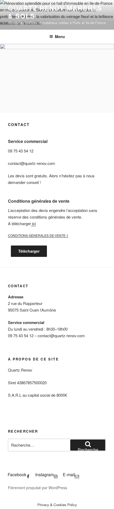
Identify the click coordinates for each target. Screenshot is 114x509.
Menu (60, 36)
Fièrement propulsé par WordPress (37, 487)
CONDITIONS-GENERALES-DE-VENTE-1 (38, 235)
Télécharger (29, 251)
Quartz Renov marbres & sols (55, 11)
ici (33, 223)
